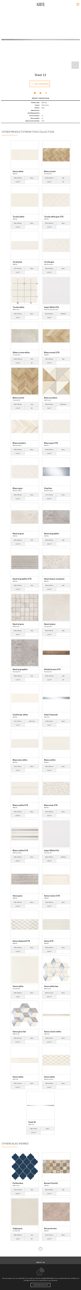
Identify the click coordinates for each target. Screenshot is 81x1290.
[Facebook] (35, 93)
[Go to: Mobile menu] (77, 4)
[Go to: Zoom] (75, 65)
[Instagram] (40, 93)
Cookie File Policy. (47, 1278)
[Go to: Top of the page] (40, 1249)
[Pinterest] (46, 93)
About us (40, 1262)
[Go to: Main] (40, 4)
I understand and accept (40, 1285)
